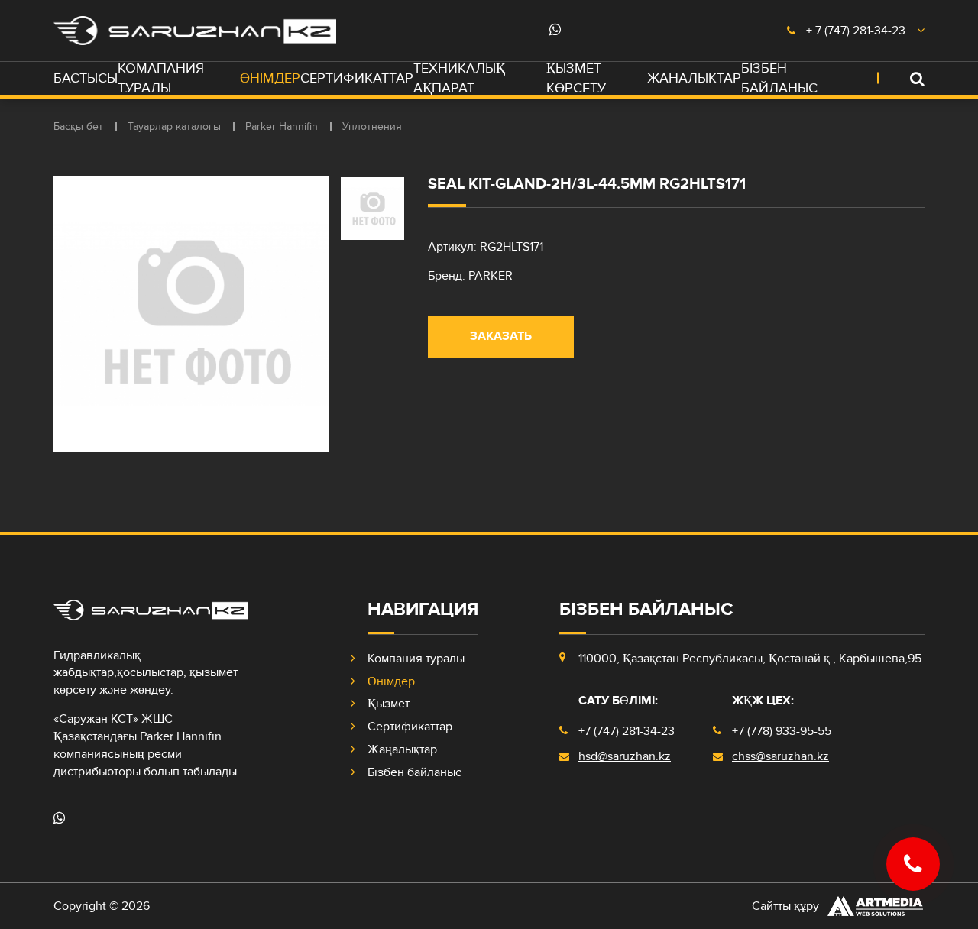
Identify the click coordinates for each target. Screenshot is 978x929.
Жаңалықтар (402, 749)
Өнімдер (270, 78)
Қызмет (389, 703)
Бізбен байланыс (779, 78)
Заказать (501, 336)
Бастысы (85, 78)
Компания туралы (416, 658)
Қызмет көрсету (576, 78)
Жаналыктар (694, 78)
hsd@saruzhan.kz (624, 756)
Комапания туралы (161, 78)
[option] (191, 314)
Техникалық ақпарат (459, 78)
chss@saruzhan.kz (780, 756)
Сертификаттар (356, 78)
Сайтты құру (785, 906)
